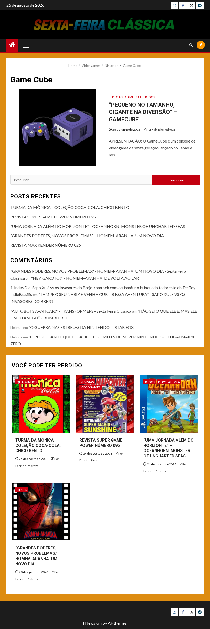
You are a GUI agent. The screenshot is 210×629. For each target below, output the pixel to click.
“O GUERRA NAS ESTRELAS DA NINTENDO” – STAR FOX (81, 327)
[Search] (191, 45)
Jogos (150, 97)
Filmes (22, 490)
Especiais (116, 97)
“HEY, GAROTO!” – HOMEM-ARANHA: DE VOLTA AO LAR (85, 278)
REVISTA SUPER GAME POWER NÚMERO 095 (53, 216)
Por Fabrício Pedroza (160, 130)
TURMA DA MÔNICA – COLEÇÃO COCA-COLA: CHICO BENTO (69, 207)
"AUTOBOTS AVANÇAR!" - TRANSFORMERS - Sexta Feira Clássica (70, 310)
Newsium (93, 623)
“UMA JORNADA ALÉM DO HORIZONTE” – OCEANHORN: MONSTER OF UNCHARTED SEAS (97, 226)
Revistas (87, 382)
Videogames (90, 387)
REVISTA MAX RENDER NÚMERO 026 (45, 245)
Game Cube (134, 97)
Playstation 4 (169, 382)
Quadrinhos (27, 382)
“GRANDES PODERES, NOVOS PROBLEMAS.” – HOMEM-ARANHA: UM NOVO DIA (87, 235)
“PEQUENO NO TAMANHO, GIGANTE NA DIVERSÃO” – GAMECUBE (143, 112)
